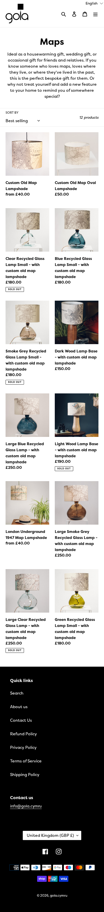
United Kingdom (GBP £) (50, 835)
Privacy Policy (23, 747)
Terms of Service (26, 761)
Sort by (12, 112)
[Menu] (95, 13)
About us (19, 706)
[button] (94, 3)
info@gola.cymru (26, 806)
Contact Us (21, 720)
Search (16, 693)
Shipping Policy (24, 774)
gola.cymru (58, 895)
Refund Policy (23, 734)
